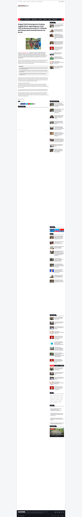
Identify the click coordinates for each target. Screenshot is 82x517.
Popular (52, 365)
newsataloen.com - (24, 52)
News (59, 395)
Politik (51, 396)
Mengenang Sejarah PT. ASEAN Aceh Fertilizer (58, 53)
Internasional (55, 395)
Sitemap (24, 1)
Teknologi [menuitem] (45, 19)
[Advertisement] (46, 10)
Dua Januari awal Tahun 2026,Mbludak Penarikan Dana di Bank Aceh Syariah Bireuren (58, 122)
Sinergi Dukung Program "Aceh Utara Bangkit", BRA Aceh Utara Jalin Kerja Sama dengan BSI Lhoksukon (59, 128)
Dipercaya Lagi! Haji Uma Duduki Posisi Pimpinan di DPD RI (58, 145)
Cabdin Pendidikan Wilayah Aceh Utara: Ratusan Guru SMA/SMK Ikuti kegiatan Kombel (59, 117)
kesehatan (57, 399)
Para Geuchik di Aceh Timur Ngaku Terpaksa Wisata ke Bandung (59, 327)
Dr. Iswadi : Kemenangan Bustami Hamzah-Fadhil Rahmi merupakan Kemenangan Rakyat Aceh (58, 343)
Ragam (54, 396)
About (22, 1)
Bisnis (51, 395)
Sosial (61, 396)
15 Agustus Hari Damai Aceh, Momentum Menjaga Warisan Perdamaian (59, 247)
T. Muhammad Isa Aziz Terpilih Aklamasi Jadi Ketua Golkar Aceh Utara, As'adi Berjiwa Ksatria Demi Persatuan (59, 134)
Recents (57, 365)
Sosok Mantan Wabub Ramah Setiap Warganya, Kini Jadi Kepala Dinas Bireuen (58, 361)
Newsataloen (22, 515)
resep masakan (55, 402)
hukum (62, 398)
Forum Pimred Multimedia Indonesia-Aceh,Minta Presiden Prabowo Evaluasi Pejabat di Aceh (58, 271)
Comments (62, 365)
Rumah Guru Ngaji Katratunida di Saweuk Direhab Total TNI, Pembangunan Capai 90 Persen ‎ (56, 409)
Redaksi (32, 1)
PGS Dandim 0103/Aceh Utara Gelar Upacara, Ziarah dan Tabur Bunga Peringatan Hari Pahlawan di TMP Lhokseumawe (59, 355)
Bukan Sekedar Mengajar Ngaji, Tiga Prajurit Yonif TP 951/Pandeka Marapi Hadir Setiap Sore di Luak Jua (58, 43)
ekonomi (58, 398)
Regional (58, 396)
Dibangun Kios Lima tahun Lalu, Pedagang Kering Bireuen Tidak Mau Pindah (58, 30)
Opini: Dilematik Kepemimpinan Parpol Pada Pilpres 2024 (59, 62)
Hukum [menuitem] (49, 19)
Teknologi (51, 398)
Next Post (46, 129)
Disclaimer (28, 1)
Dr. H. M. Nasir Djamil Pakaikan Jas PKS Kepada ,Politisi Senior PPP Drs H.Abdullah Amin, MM (58, 260)
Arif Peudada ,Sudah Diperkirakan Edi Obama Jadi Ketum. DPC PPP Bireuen (59, 57)
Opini (62, 395)
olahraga (55, 401)
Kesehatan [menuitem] (55, 19)
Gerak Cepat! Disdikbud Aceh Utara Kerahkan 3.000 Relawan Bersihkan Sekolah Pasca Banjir (59, 105)
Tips (54, 398)
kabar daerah (22, 22)
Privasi (35, 1)
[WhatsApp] (31, 104)
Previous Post (20, 129)
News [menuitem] (22, 19)
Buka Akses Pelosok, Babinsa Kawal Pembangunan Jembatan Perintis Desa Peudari (57, 419)
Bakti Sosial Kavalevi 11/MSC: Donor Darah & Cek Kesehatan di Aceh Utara (59, 242)
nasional (51, 401)
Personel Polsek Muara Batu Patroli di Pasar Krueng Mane (59, 323)
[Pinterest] (29, 104)
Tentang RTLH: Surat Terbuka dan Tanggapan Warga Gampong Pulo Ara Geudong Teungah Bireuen (58, 348)
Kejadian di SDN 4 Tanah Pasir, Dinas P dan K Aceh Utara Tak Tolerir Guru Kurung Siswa (58, 48)
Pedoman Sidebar (39, 1)
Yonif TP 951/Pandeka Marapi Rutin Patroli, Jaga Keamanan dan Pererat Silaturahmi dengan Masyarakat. (59, 111)
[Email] (33, 104)
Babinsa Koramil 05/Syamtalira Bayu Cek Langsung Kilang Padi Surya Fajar (57, 423)
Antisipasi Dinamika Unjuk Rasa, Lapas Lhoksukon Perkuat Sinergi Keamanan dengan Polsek (56, 414)
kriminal (61, 399)
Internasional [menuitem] (27, 19)
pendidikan (59, 401)
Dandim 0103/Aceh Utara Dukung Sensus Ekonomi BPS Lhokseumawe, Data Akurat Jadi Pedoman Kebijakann (59, 140)
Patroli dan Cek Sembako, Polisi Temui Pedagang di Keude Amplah (58, 67)
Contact (58, 515)
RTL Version (62, 515)
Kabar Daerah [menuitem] (34, 19)
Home (19, 1)
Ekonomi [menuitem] (40, 19)
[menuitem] (19, 19)
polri (51, 402)
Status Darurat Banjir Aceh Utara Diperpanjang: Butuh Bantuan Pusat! (58, 25)
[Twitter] (27, 104)
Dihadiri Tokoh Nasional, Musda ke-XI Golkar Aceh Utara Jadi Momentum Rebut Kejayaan (58, 150)
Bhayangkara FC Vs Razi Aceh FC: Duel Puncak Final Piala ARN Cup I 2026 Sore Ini (59, 281)
